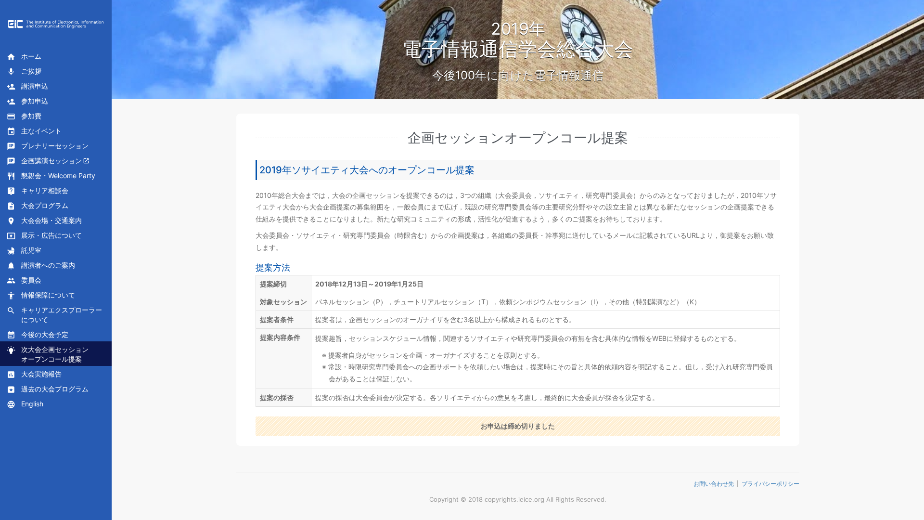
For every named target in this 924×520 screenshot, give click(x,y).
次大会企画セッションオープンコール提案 (48, 354)
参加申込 (27, 101)
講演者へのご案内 (41, 265)
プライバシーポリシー (770, 483)
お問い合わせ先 (713, 483)
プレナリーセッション (48, 146)
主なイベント (34, 131)
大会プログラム (37, 205)
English (25, 404)
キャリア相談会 (37, 190)
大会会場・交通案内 (44, 220)
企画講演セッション (44, 161)
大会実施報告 (34, 374)
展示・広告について (44, 235)
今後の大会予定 (37, 334)
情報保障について (41, 295)
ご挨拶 (24, 71)
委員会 (24, 280)
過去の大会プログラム (48, 389)
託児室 (24, 250)
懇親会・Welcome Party (51, 176)
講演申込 (27, 86)
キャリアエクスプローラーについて (54, 315)
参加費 (24, 116)
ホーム (24, 56)
